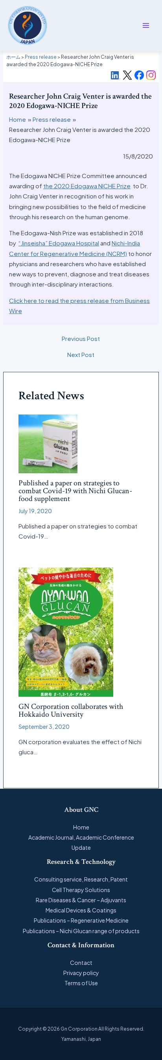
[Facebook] (139, 75)
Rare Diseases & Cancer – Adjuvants (81, 899)
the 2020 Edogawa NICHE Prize (87, 185)
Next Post (80, 354)
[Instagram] (151, 75)
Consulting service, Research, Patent (81, 879)
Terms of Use (81, 982)
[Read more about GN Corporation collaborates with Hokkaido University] (65, 631)
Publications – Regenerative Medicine (81, 920)
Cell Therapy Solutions (81, 889)
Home (81, 827)
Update (81, 847)
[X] (127, 75)
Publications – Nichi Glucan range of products (81, 930)
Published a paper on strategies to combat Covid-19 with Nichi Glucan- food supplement (75, 491)
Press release (41, 57)
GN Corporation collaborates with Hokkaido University (70, 710)
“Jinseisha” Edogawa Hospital (58, 243)
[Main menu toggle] (146, 25)
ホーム (13, 57)
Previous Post (81, 338)
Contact (81, 962)
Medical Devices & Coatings (81, 910)
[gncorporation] (27, 25)
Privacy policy (81, 972)
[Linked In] (115, 75)
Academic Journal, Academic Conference (81, 837)
